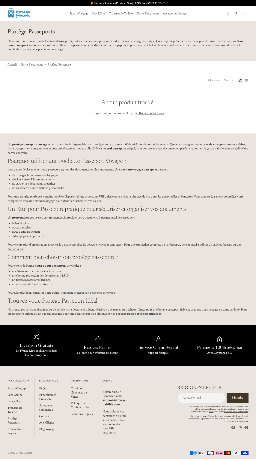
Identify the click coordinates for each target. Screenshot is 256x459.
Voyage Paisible (24, 453)
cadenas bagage (222, 244)
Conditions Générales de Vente (79, 392)
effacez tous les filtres (151, 113)
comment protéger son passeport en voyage (88, 292)
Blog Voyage (46, 429)
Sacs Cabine (14, 394)
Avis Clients (46, 422)
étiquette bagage (45, 201)
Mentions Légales (82, 413)
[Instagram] (239, 427)
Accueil (12, 64)
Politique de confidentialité (236, 412)
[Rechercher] (228, 14)
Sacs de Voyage (16, 388)
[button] (229, 80)
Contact (44, 416)
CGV (211, 412)
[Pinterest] (246, 427)
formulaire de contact (238, 422)
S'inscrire (237, 397)
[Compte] (236, 14)
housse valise (15, 249)
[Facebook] (233, 427)
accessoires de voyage (82, 244)
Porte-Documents (32, 64)
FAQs (42, 388)
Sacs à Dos (14, 401)
